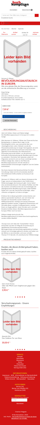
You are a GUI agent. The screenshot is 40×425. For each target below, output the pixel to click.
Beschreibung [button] (10, 129)
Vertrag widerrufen (20, 367)
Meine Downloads (20, 366)
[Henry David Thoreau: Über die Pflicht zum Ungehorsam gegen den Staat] (20, 270)
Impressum (5, 375)
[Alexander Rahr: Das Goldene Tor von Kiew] (20, 322)
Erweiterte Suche (7, 18)
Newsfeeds (20, 358)
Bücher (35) (20, 386)
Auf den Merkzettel (10, 120)
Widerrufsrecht (10, 379)
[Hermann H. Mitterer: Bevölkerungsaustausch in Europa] (20, 58)
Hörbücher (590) (20, 390)
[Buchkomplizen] (20, 3)
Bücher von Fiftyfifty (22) (20, 388)
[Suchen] (37, 15)
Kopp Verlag (5, 92)
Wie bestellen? (21, 379)
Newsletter (31, 379)
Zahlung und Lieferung (27, 377)
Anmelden (13, 10)
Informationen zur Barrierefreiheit (26, 375)
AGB (12, 375)
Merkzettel (20, 364)
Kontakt (20, 356)
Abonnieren (20, 403)
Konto (20, 362)
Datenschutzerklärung (12, 377)
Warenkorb (27, 10)
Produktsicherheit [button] (12, 240)
